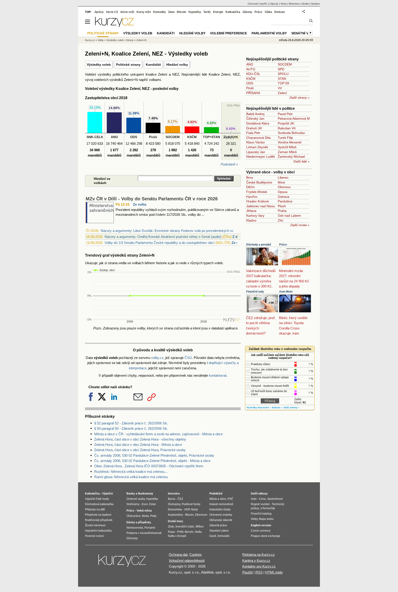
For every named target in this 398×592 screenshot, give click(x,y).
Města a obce (217, 498)
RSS (259, 572)
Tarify (207, 12)
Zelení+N (141, 40)
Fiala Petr (253, 133)
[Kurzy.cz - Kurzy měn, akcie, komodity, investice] (114, 26)
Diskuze (279, 12)
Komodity (159, 12)
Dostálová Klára (257, 123)
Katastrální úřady (220, 509)
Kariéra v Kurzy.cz (256, 560)
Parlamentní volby (269, 33)
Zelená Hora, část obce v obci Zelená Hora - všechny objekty (140, 439)
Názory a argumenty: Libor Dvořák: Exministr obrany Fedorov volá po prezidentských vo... (169, 231)
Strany (130, 40)
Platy (153, 516)
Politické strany (128, 64)
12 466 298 (134, 143)
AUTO (250, 69)
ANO (249, 64)
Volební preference (228, 33)
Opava (282, 192)
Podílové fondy (191, 504)
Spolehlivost (275, 498)
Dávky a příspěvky (138, 522)
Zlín (280, 220)
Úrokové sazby (135, 498)
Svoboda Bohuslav (291, 133)
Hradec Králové (257, 201)
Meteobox (294, 3)
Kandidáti (153, 64)
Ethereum (201, 514)
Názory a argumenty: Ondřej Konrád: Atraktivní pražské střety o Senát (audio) (163, 237)
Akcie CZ (112, 12)
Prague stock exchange (265, 536)
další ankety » (291, 407)
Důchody (132, 538)
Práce (283, 244)
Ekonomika (175, 509)
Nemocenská (134, 527)
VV (280, 88)
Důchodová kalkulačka (99, 504)
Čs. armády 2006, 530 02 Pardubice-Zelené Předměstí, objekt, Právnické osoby (154, 455)
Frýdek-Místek (256, 192)
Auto (254, 498)
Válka (268, 12)
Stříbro (199, 526)
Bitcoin (181, 12)
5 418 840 (192, 143)
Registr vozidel (260, 504)
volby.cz (157, 358)
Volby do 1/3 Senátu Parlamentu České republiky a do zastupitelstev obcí (159, 243)
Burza (171, 498)
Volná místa (144, 510)
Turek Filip (285, 137)
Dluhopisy (174, 504)
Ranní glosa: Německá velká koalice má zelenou (131, 477)
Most (281, 182)
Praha (282, 211)
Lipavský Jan (255, 152)
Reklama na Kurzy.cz (258, 554)
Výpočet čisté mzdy (97, 498)
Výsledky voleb (99, 64)
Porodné (149, 527)
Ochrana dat (178, 554)
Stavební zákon (219, 530)
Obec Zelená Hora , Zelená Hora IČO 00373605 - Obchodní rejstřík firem (148, 466)
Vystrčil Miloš (287, 147)
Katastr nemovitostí (221, 504)
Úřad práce (133, 516)
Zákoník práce (218, 525)
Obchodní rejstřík (257, 3)
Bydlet (305, 3)
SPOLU (283, 74)
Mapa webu (266, 519)
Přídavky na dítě (95, 509)
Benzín (189, 531)
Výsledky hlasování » (258, 407)
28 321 (231, 143)
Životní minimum (95, 525)
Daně (212, 536)
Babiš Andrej (255, 114)
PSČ (230, 498)
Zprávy (99, 12)
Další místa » (300, 225)
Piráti (250, 88)
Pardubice (285, 201)
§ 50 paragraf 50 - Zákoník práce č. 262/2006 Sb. (131, 428)
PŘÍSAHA (253, 93)
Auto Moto (286, 291)
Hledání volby (177, 64)
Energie (218, 12)
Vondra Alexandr (290, 142)
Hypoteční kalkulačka (98, 530)
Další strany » (300, 97)
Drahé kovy (175, 521)
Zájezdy (273, 3)
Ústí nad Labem (289, 215)
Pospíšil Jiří (286, 123)
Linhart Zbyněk (257, 147)
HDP (187, 509)
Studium (315, 3)
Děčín (250, 187)
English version (261, 525)
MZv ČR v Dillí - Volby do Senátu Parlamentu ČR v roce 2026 (152, 198)
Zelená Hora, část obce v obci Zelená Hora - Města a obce (138, 445)
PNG (237, 271)
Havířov (252, 196)
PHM (180, 531)
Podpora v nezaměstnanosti (143, 533)
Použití (247, 572)
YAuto (283, 3)
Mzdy (194, 509)
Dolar (152, 504)
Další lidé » (301, 161)
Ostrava (283, 196)
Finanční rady (255, 291)
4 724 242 (211, 143)
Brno (249, 177)
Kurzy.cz (90, 40)
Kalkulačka (232, 12)
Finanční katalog (261, 513)
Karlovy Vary (255, 215)
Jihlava (251, 211)
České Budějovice (259, 182)
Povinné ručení (94, 536)
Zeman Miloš (287, 152)
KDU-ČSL (253, 74)
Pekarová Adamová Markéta (298, 118)
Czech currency (260, 530)
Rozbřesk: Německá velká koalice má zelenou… (131, 472)
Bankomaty (145, 493)
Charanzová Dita (258, 137)
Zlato (171, 12)
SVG (230, 271)
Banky (130, 493)
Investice (174, 493)
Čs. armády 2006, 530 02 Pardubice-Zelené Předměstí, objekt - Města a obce (152, 461)
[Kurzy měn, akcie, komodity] (122, 562)
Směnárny (132, 504)
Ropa (171, 531)
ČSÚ (188, 358)
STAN (282, 78)
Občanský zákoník (220, 520)
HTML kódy (274, 572)
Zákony (247, 12)
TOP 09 (283, 83)
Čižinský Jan (255, 118)
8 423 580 (153, 143)
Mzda (145, 516)
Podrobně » (229, 164)
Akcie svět (127, 12)
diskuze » (277, 407)
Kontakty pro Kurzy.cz (259, 566)
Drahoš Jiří (254, 128)
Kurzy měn (144, 12)
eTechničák (268, 508)
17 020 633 (94, 143)
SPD (281, 69)
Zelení (282, 93)
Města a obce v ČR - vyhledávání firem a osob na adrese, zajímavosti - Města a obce (158, 434)
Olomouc (284, 187)
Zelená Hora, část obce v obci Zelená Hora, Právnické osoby (140, 450)
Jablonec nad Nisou (260, 206)
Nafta (198, 531)
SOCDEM (285, 64)
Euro (145, 504)
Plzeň (282, 206)
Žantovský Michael (291, 156)
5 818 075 (172, 143)
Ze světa (139, 204)
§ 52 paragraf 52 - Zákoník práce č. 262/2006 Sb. (131, 423)
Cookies (195, 554)
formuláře (224, 536)
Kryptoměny (175, 514)
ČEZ (180, 498)
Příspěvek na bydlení (98, 514)
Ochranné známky (220, 514)
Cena (262, 498)
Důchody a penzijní (258, 244)
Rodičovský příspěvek (98, 520)
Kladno (251, 220)
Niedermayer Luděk (260, 156)
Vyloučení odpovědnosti (187, 560)
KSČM (250, 78)
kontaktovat (217, 375)
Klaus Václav (255, 142)
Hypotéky (194, 12)
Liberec (283, 177)
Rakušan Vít (287, 128)
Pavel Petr (285, 114)
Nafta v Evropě (177, 536)
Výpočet (107, 493)
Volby (101, 40)
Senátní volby (304, 33)
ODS (249, 83)
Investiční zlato (185, 526)
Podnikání (215, 493)
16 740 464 (114, 143)
